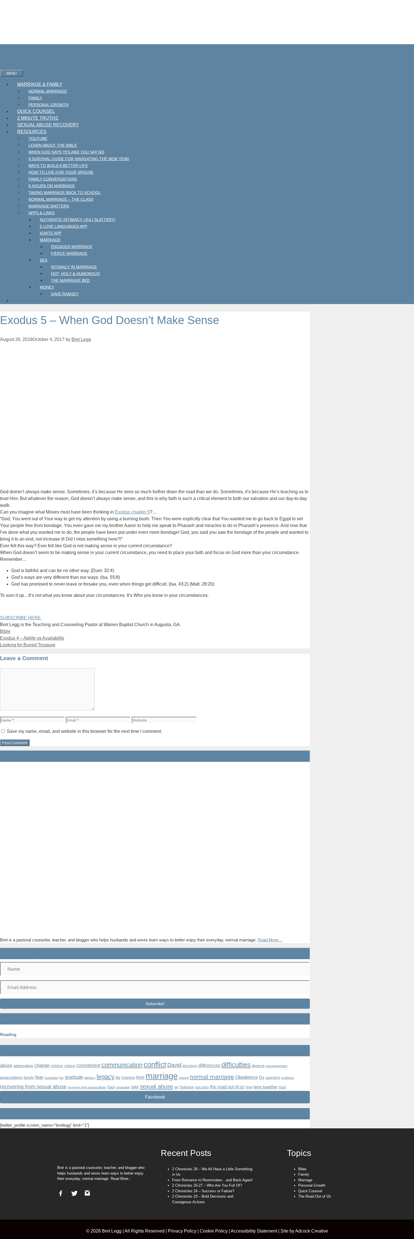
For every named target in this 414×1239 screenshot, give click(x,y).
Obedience (246, 1077)
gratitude (74, 1077)
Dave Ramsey (65, 294)
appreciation (23, 1066)
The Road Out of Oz (314, 1196)
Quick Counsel (36, 111)
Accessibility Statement (254, 1231)
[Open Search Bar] (6, 66)
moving (184, 1077)
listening (128, 1077)
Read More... (121, 1179)
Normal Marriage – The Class (60, 199)
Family (35, 98)
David (174, 1065)
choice (69, 1066)
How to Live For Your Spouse (61, 172)
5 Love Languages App (63, 226)
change (42, 1065)
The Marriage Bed (70, 280)
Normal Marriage (47, 91)
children (57, 1066)
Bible (5, 631)
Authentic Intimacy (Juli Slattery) (77, 219)
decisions (189, 1066)
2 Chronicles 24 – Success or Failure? (203, 1191)
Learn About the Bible (52, 145)
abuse (6, 1065)
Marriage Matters (48, 206)
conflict (155, 1064)
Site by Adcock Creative (303, 1231)
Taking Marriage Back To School (64, 192)
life (117, 1077)
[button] (155, 1004)
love (140, 1077)
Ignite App (50, 233)
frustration (51, 1077)
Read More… (270, 939)
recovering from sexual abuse (33, 1087)
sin (176, 1087)
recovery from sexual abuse (87, 1087)
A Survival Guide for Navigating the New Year (78, 159)
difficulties (236, 1064)
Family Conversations (52, 179)
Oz (261, 1077)
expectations (11, 1077)
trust (282, 1087)
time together (266, 1087)
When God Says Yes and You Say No (66, 152)
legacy (105, 1076)
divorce (258, 1065)
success (202, 1087)
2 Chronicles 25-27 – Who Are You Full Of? (207, 1185)
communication (122, 1064)
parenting (273, 1078)
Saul (111, 1087)
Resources (31, 131)
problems (287, 1077)
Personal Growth (48, 104)
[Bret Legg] (8, 59)
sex (135, 1087)
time (249, 1087)
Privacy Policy (182, 1231)
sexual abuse (156, 1086)
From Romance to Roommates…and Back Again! (212, 1180)
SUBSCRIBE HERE (20, 617)
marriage (162, 1076)
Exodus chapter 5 (132, 512)
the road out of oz (227, 1086)
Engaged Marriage (71, 246)
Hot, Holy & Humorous (75, 273)
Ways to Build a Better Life (58, 165)
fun (61, 1077)
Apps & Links (41, 213)
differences (209, 1065)
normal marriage (212, 1076)
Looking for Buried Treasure (27, 644)
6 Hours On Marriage (51, 186)
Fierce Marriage (69, 253)
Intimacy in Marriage (74, 267)
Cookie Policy (214, 1231)
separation (123, 1087)
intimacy (89, 1077)
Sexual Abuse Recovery (48, 124)
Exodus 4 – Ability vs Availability (32, 638)
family (29, 1077)
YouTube (37, 138)
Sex (43, 260)
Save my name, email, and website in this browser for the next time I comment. (84, 731)
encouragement (276, 1066)
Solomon (187, 1087)
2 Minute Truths (37, 118)
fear (39, 1077)
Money (47, 287)
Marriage (50, 240)
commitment (88, 1065)
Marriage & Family (40, 84)
